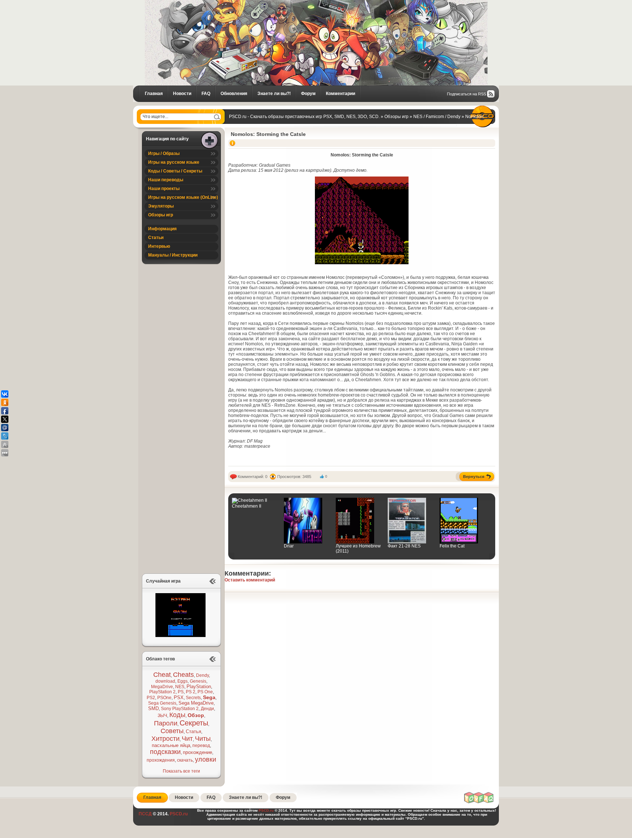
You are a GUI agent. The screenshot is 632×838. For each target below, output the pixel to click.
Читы (203, 738)
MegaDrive (162, 686)
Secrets (193, 697)
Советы (172, 731)
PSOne (164, 697)
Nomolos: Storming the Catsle (268, 134)
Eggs (182, 681)
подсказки (165, 751)
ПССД (145, 813)
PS (181, 691)
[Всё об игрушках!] (479, 802)
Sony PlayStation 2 (180, 708)
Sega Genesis (162, 703)
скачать (185, 760)
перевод (201, 745)
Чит (187, 738)
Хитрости (165, 738)
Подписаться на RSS (466, 94)
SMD (153, 708)
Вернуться (473, 476)
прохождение (197, 752)
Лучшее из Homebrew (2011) (358, 548)
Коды (177, 714)
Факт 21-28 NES (404, 546)
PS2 (151, 697)
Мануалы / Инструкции (173, 255)
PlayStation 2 (162, 691)
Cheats (183, 674)
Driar (289, 546)
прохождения (161, 760)
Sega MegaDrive (196, 703)
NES (179, 686)
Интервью (159, 246)
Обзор (196, 715)
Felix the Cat (452, 546)
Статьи (155, 237)
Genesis (198, 681)
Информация (162, 228)
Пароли (165, 723)
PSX (179, 697)
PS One (205, 691)
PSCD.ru (178, 813)
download (165, 681)
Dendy (202, 675)
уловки (205, 759)
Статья (193, 731)
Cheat (162, 674)
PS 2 (190, 691)
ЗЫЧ (162, 715)
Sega (209, 697)
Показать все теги (181, 771)
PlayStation (199, 686)
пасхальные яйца (171, 745)
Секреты (194, 723)
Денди (207, 708)
